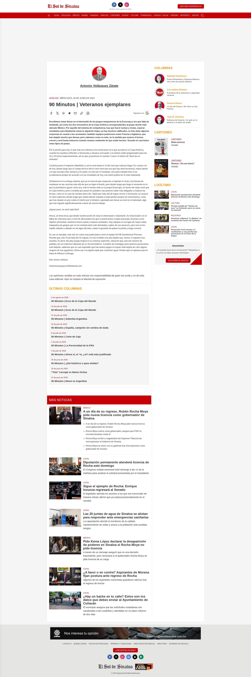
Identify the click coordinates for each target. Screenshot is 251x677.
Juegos (195, 15)
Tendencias (146, 15)
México (76, 15)
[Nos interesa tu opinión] (125, 633)
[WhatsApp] (63, 113)
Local (56, 15)
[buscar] (202, 15)
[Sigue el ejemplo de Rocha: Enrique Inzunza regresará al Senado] (65, 493)
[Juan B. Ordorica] (159, 119)
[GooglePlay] (141, 657)
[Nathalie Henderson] (159, 78)
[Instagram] (126, 4)
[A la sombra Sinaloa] (159, 92)
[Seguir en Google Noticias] (147, 113)
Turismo (174, 15)
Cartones (115, 15)
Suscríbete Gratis (178, 260)
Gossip (125, 15)
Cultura (134, 15)
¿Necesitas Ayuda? (125, 650)
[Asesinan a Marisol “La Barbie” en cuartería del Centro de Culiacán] (161, 218)
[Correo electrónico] (75, 113)
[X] (120, 4)
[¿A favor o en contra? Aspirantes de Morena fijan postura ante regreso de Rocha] (65, 577)
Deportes (185, 15)
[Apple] (135, 657)
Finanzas (94, 15)
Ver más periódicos (191, 6)
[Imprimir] (88, 113)
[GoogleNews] (128, 657)
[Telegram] (69, 113)
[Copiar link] (81, 113)
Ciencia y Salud (161, 15)
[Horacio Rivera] (159, 106)
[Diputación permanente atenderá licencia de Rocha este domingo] (65, 467)
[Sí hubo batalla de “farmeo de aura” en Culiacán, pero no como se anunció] (161, 206)
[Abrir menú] (49, 15)
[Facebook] (114, 4)
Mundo (85, 15)
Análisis (104, 15)
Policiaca (66, 15)
